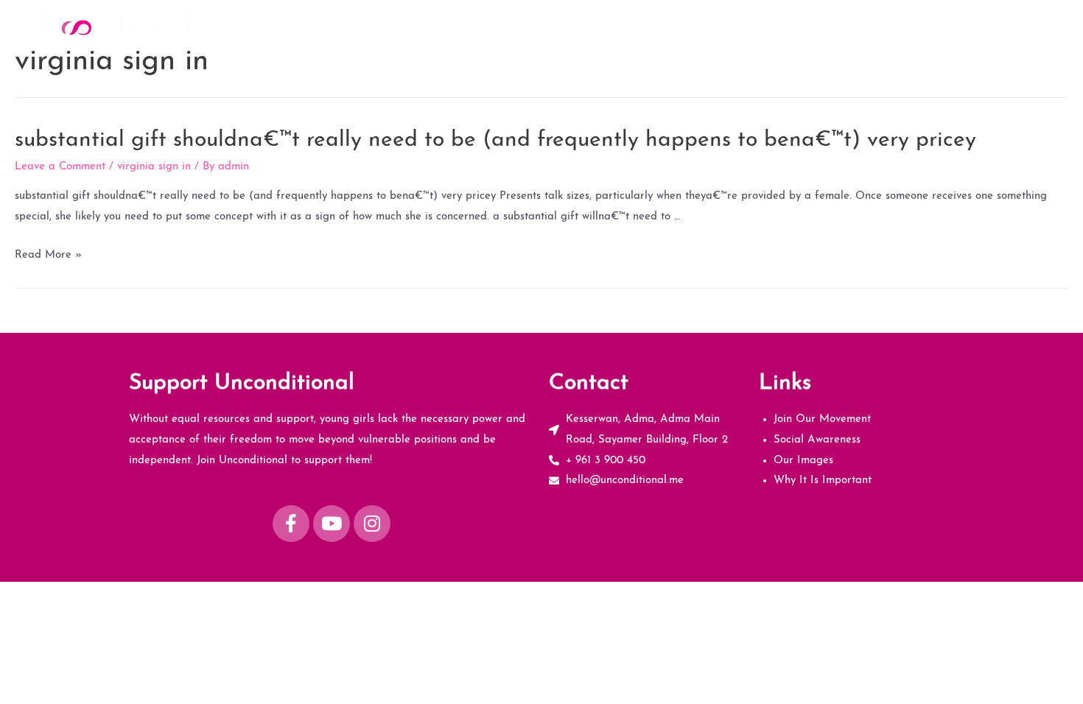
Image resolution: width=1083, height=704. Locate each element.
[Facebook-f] (291, 523)
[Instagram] (372, 523)
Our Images (896, 26)
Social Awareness (800, 26)
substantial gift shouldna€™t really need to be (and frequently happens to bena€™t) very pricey (495, 140)
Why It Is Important (997, 26)
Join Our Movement (686, 26)
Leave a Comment (60, 166)
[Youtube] (331, 523)
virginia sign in (154, 166)
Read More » (48, 255)
